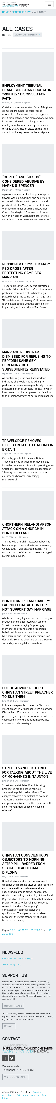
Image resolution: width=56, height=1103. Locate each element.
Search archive (21, 12)
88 (38, 930)
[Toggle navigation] (49, 4)
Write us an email (15, 1077)
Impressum (35, 1095)
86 (32, 930)
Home (5, 12)
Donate (8, 1026)
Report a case (13, 1005)
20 (3, 933)
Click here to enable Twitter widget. (17, 958)
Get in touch (22, 1095)
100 (11, 933)
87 (35, 930)
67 (26, 930)
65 (19, 930)
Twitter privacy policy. (12, 964)
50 (7, 933)
